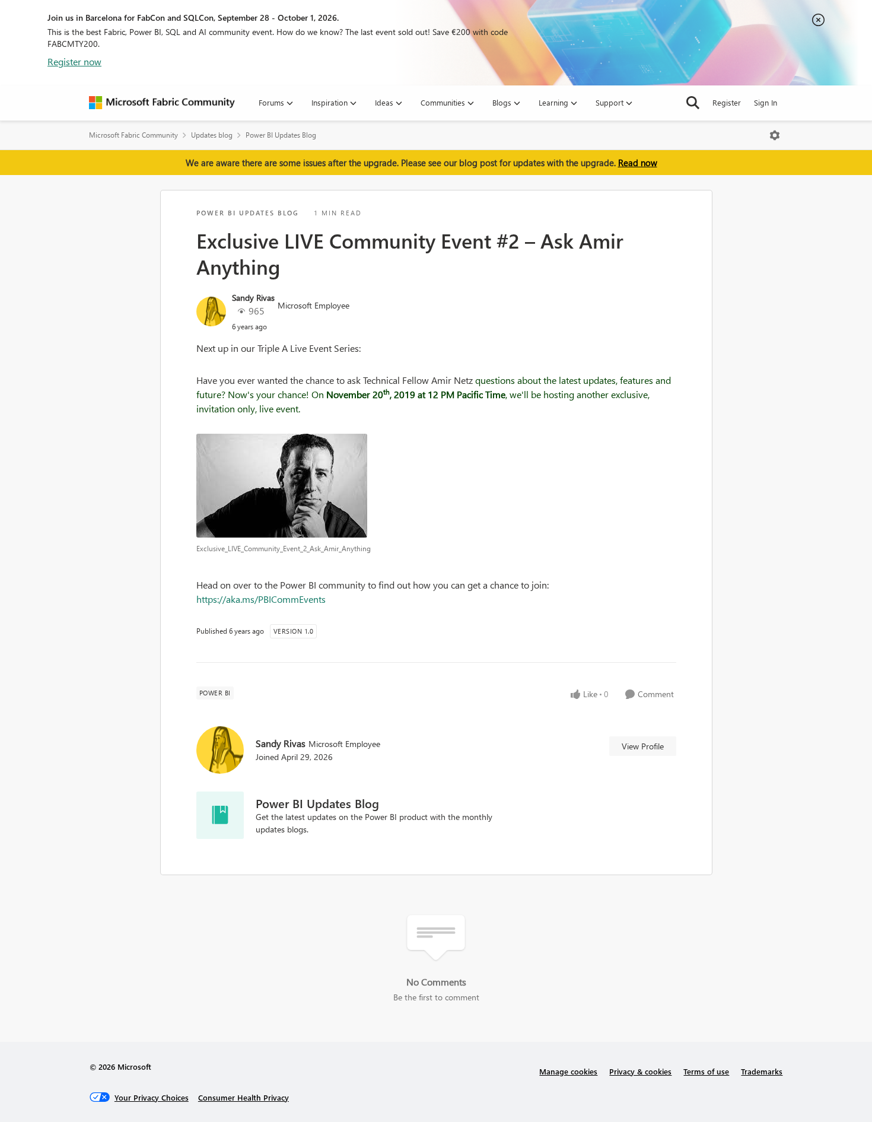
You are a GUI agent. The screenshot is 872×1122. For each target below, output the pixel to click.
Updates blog (212, 135)
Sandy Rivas (253, 297)
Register (726, 102)
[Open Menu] (774, 135)
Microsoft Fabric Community (133, 135)
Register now (74, 61)
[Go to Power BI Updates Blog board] (220, 815)
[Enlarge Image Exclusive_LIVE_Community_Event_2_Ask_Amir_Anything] (436, 486)
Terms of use (706, 1071)
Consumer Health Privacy (243, 1097)
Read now (637, 163)
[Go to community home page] (162, 102)
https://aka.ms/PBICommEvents (261, 599)
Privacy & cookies (640, 1071)
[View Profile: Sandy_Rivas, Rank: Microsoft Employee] (211, 311)
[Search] (693, 103)
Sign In (765, 102)
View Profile (643, 746)
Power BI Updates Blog (281, 135)
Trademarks (761, 1071)
